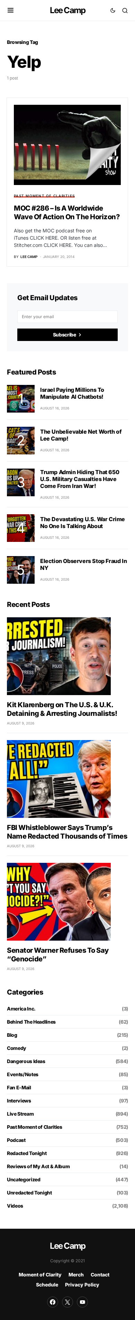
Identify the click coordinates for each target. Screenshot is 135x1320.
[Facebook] (52, 1302)
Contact (100, 1274)
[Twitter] (67, 1302)
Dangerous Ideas (26, 1061)
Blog (12, 1035)
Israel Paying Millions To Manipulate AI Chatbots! (72, 393)
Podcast (16, 1140)
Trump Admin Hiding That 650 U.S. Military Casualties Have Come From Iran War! (79, 479)
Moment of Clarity (40, 1274)
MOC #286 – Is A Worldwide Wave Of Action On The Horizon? (67, 212)
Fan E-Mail (19, 1087)
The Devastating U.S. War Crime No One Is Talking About (82, 522)
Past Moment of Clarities (44, 196)
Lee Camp (68, 10)
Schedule (47, 1284)
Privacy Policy (82, 1284)
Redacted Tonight (26, 1153)
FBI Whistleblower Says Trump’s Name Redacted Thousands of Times (67, 831)
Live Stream (20, 1114)
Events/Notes (22, 1074)
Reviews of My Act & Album (38, 1166)
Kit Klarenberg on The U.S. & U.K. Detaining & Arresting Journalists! (62, 709)
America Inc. (21, 1009)
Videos (15, 1206)
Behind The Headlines (31, 1022)
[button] (10, 10)
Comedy (16, 1048)
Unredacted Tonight (29, 1193)
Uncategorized (23, 1179)
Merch (76, 1274)
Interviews (19, 1101)
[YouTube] (82, 1302)
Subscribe (64, 335)
